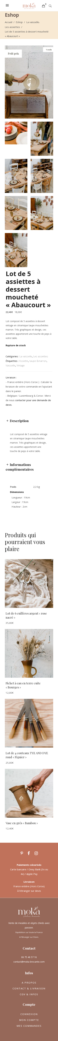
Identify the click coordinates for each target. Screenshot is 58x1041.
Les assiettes (12, 27)
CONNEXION (29, 1014)
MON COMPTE (29, 1020)
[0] (43, 5)
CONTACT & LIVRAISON (29, 988)
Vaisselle (10, 365)
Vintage (21, 365)
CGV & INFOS (29, 994)
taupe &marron (38, 360)
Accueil (8, 22)
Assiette (23, 360)
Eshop (19, 22)
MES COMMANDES (29, 1025)
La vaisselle (32, 22)
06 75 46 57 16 (29, 957)
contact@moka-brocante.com (29, 961)
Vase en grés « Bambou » (22, 823)
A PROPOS (29, 982)
